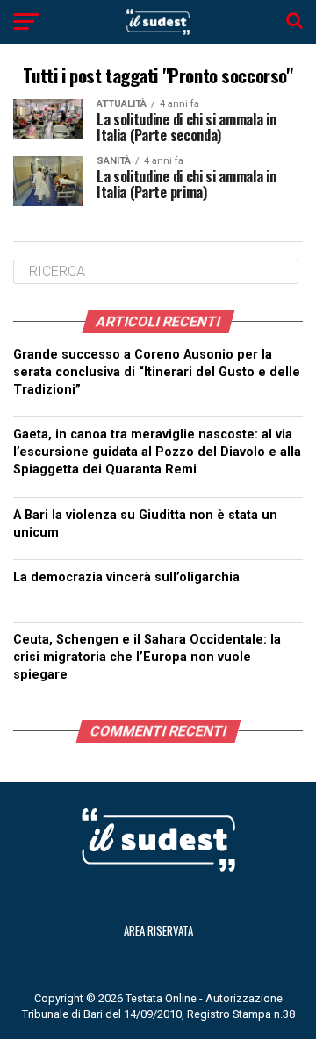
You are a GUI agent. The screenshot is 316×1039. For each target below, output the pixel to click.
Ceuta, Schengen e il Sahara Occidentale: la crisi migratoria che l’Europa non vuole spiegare (147, 657)
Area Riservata (158, 930)
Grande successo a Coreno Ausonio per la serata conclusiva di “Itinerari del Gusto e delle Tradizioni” (156, 372)
